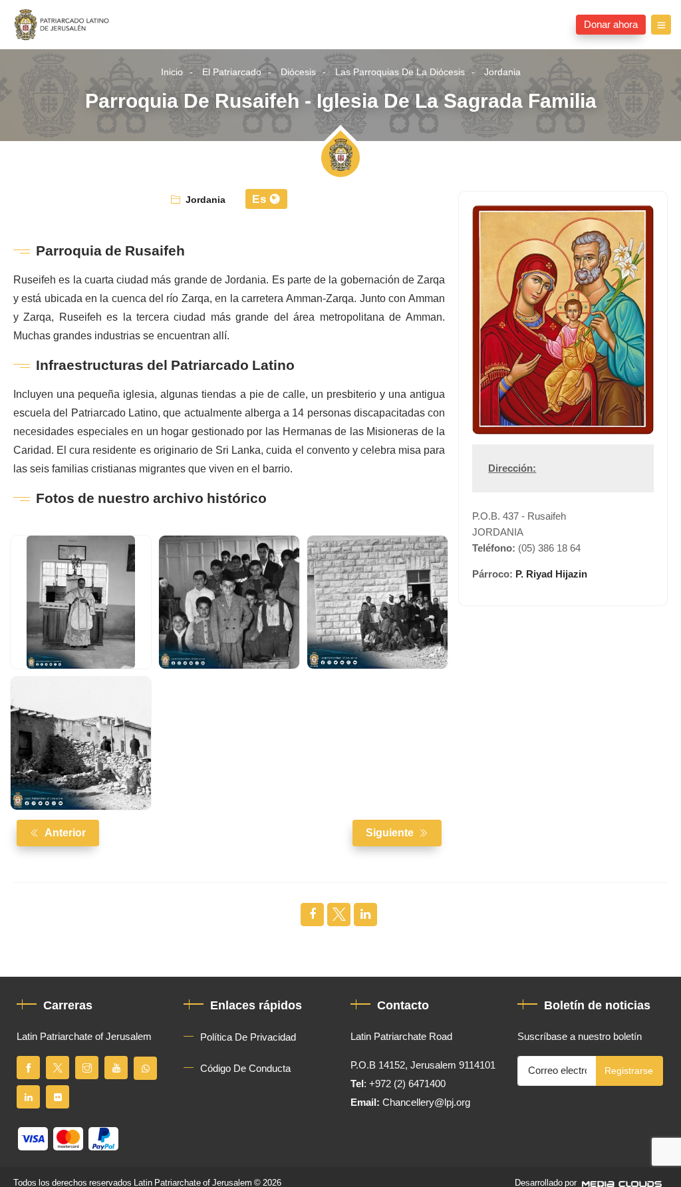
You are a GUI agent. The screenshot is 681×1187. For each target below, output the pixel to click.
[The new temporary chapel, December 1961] (81, 602)
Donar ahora (611, 25)
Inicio (172, 72)
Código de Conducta (245, 1068)
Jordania (502, 72)
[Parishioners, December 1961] (229, 602)
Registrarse (629, 1071)
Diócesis (298, 72)
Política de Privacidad (248, 1037)
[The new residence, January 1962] (377, 602)
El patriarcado (231, 72)
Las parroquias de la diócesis (400, 72)
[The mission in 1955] (81, 743)
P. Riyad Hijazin (551, 574)
